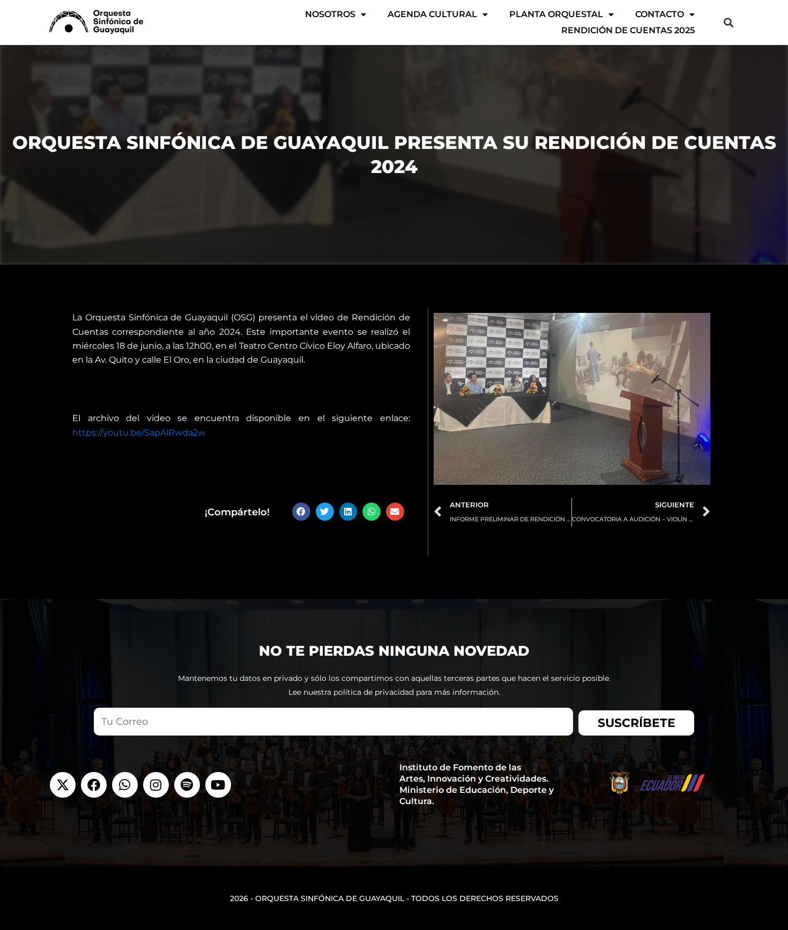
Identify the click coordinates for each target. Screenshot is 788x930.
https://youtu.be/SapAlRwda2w (138, 433)
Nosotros (330, 14)
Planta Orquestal (556, 14)
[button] (728, 22)
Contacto (659, 14)
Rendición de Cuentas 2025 (628, 30)
